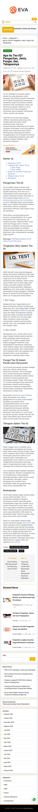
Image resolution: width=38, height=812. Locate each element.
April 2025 (7, 742)
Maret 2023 (7, 766)
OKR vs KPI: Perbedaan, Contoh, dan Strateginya (20, 28)
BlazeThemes (28, 808)
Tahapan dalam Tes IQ (16, 176)
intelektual (23, 310)
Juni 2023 (7, 754)
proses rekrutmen (10, 551)
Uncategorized (8, 801)
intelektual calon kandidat (22, 395)
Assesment (7, 51)
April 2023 (7, 762)
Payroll (6, 793)
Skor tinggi (16, 167)
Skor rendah (16, 169)
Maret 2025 (7, 746)
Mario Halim (17, 634)
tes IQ (21, 551)
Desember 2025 (9, 722)
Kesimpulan (12, 178)
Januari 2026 (8, 718)
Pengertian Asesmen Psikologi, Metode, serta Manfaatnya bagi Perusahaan (24, 597)
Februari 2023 (8, 770)
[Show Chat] (34, 799)
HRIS (5, 785)
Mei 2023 (7, 758)
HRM (5, 789)
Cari (4, 655)
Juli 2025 (7, 730)
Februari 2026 (8, 714)
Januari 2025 (8, 750)
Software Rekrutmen (10, 797)
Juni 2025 (7, 734)
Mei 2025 (7, 738)
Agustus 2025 (8, 726)
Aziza (16, 621)
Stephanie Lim (18, 605)
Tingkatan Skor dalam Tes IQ (18, 165)
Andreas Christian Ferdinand (21, 71)
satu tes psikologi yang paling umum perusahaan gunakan (18, 200)
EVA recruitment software (19, 547)
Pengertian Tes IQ (14, 163)
